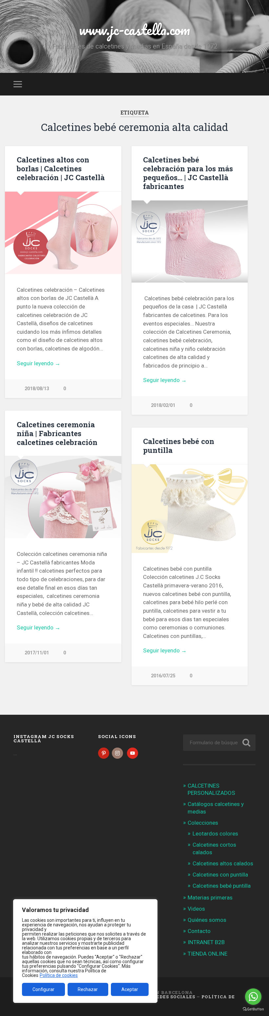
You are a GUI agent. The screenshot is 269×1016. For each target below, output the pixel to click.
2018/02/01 (163, 405)
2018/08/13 (37, 389)
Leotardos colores (215, 833)
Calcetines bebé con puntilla (178, 445)
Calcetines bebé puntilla (222, 885)
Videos (196, 908)
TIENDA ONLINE (207, 953)
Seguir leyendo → (38, 363)
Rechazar (88, 989)
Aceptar (129, 989)
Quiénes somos (207, 920)
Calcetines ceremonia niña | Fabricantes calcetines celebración (57, 433)
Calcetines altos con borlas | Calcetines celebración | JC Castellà (61, 168)
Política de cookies (59, 975)
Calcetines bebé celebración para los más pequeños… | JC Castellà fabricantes (188, 173)
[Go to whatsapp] (253, 996)
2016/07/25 (163, 676)
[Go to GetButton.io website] (253, 1009)
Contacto (199, 931)
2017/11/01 (37, 653)
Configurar (43, 989)
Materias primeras (210, 897)
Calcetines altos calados (223, 863)
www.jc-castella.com (134, 29)
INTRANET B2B (206, 942)
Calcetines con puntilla (220, 874)
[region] (85, 951)
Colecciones (203, 822)
